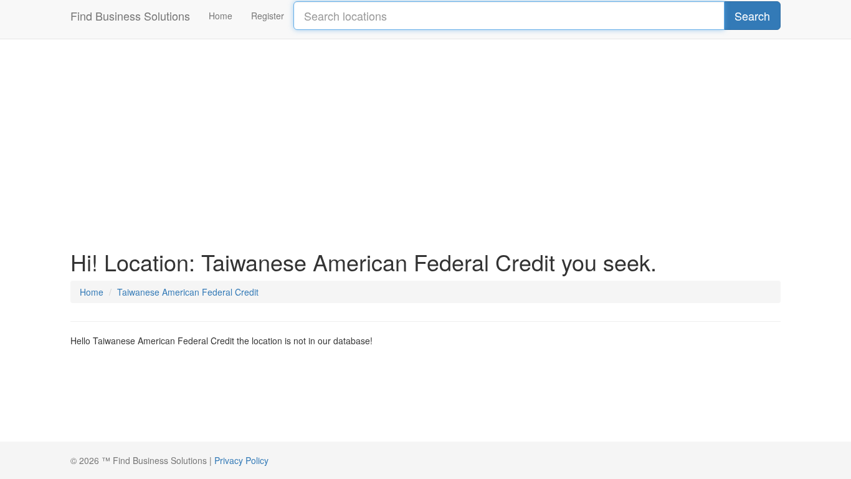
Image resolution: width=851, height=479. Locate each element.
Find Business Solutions (130, 15)
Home (220, 15)
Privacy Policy (241, 460)
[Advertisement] (425, 137)
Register (267, 15)
